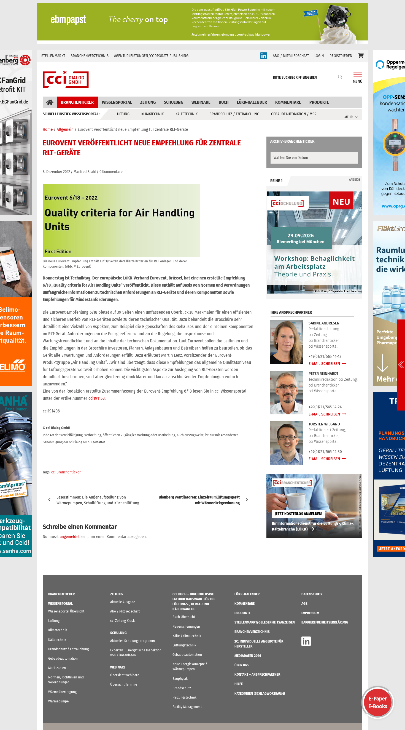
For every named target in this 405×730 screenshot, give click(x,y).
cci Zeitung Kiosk (122, 621)
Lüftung (122, 114)
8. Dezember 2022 (56, 171)
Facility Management (187, 707)
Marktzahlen (57, 668)
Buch (224, 102)
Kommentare (288, 102)
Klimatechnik (152, 114)
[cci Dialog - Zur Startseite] (66, 79)
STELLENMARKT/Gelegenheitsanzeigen (264, 622)
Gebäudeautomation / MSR (294, 114)
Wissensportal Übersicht (66, 611)
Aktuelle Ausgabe (122, 602)
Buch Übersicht (183, 617)
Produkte (319, 102)
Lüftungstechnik (184, 645)
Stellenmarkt (53, 56)
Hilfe (238, 684)
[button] (361, 56)
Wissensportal (117, 102)
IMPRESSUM (310, 613)
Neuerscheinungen (186, 626)
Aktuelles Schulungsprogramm (132, 641)
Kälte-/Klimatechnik (186, 636)
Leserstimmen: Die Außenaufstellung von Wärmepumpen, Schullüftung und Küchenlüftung (97, 500)
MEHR (348, 117)
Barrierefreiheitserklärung (324, 622)
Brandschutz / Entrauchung (234, 114)
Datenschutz (311, 594)
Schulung (173, 102)
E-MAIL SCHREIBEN (325, 363)
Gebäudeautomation (63, 658)
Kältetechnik (186, 114)
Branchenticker (77, 102)
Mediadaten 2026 (247, 656)
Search (340, 77)
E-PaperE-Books (377, 702)
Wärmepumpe (58, 701)
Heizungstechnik (184, 697)
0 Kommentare (111, 171)
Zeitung (148, 102)
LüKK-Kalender (252, 102)
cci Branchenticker (66, 472)
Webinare (200, 102)
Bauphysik (180, 678)
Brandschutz (181, 688)
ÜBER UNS (241, 665)
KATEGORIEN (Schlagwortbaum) (259, 693)
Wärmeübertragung (62, 692)
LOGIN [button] (319, 56)
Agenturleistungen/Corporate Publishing (151, 56)
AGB (304, 603)
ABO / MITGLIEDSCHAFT (291, 56)
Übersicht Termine (123, 684)
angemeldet (70, 536)
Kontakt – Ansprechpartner (257, 674)
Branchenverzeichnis (90, 56)
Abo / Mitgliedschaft (125, 611)
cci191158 (96, 398)
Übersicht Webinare (124, 675)
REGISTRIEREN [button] (341, 56)
